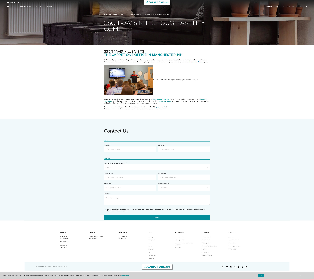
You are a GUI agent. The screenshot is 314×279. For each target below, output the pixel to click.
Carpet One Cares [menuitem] (234, 240)
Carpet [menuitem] (150, 246)
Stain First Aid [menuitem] (206, 240)
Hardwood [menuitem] (151, 243)
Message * (107, 193)
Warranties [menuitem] (205, 249)
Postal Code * (108, 183)
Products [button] (10, 6)
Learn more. (125, 275)
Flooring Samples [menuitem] (180, 240)
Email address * (162, 173)
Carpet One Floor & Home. (48, 266)
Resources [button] (39, 6)
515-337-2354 (93, 238)
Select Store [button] (11, 2)
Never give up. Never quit (161, 99)
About (115, 14)
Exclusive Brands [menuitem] (207, 255)
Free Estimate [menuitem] (152, 255)
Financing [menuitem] (151, 258)
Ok (261, 275)
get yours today (161, 107)
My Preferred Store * (164, 183)
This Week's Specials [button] (25, 6)
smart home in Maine (194, 62)
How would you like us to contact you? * (115, 163)
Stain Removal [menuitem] (206, 237)
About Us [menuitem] (231, 237)
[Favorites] (303, 6)
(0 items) (306, 6)
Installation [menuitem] (205, 252)
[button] (300, 6)
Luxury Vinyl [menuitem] (151, 240)
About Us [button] (50, 6)
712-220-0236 (64, 238)
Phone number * (109, 173)
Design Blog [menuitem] (178, 248)
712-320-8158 (122, 238)
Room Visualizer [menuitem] (179, 237)
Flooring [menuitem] (150, 237)
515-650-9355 (64, 247)
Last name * (161, 145)
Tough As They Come (164, 101)
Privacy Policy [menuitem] (233, 249)
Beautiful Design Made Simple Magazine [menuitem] (184, 244)
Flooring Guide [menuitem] (206, 243)
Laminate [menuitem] (150, 249)
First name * (107, 145)
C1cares (122, 14)
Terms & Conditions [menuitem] (234, 246)
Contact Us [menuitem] (232, 243)
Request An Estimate (290, 6)
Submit (157, 217)
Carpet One (107, 14)
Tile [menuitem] (149, 252)
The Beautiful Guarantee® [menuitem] (209, 246)
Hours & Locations (272, 6)
